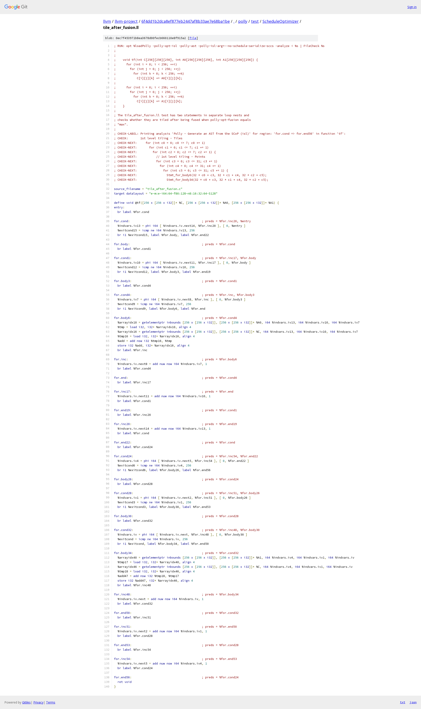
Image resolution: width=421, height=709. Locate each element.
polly (242, 21)
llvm (107, 21)
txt (402, 702)
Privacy (38, 702)
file (192, 38)
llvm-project (126, 21)
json (413, 702)
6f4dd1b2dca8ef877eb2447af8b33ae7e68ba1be (185, 21)
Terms (50, 702)
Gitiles (26, 702)
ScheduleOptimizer (280, 21)
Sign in (412, 7)
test (255, 21)
